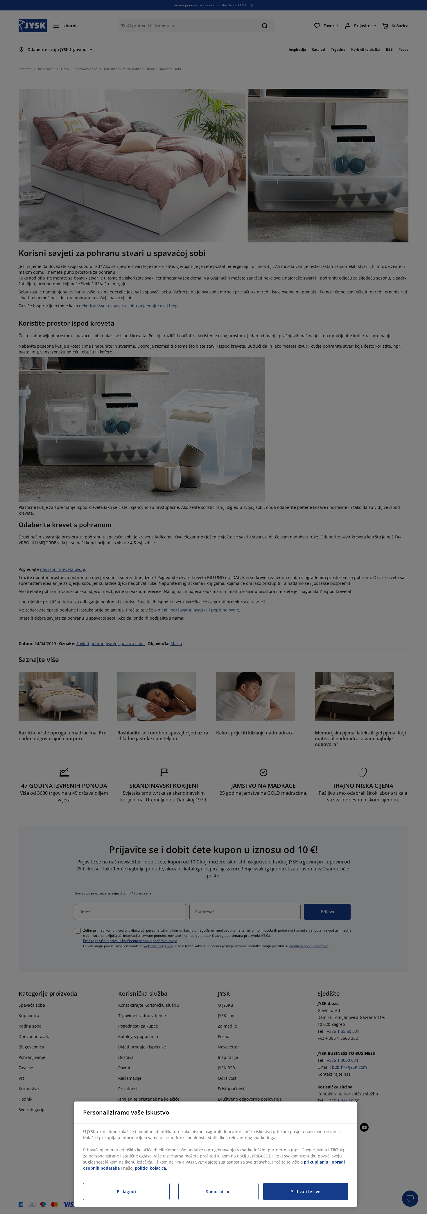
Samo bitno (218, 1191)
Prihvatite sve (305, 1191)
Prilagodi (126, 1191)
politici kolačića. (151, 1168)
